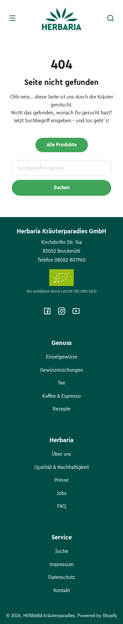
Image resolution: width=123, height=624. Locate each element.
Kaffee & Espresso (61, 396)
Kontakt (61, 590)
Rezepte (62, 408)
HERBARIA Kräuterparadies (49, 615)
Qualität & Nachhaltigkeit (61, 467)
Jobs (62, 493)
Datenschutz (61, 577)
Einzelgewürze (61, 356)
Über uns (61, 454)
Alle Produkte (62, 144)
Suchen (62, 187)
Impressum (62, 564)
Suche (61, 551)
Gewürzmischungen (61, 370)
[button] (110, 18)
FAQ (61, 506)
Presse (61, 480)
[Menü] (12, 18)
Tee (61, 382)
